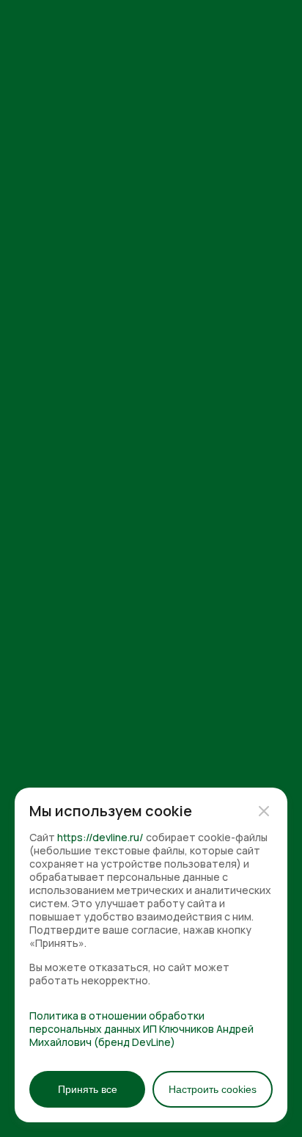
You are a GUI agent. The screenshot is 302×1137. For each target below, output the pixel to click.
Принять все (87, 1089)
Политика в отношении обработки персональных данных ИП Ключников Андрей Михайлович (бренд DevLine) (141, 1029)
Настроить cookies (213, 1089)
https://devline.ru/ (100, 837)
